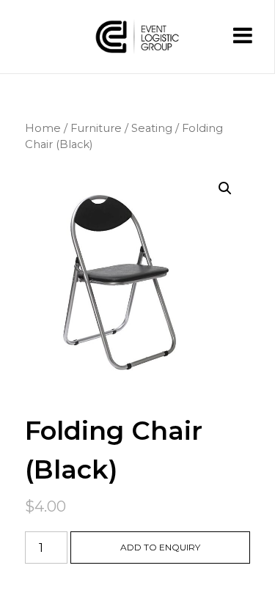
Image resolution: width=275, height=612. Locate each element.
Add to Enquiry (160, 547)
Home (43, 128)
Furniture (96, 128)
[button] (225, 188)
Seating (151, 128)
